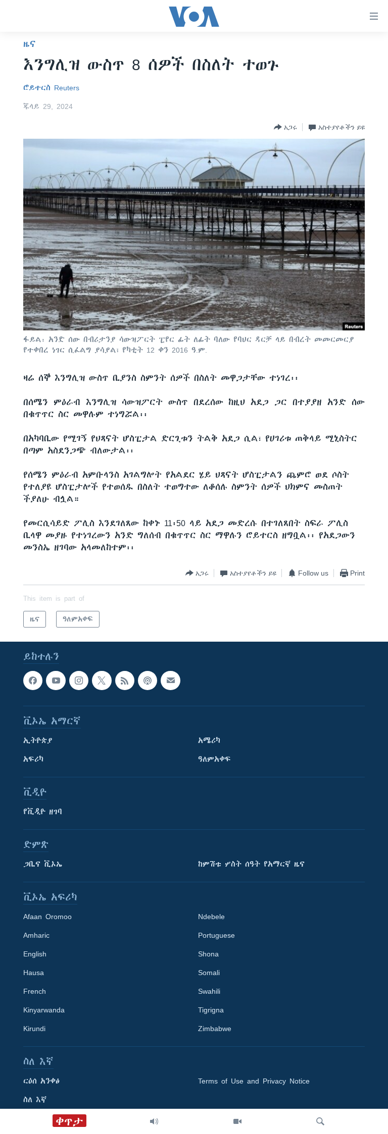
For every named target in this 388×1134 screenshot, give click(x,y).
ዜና (29, 44)
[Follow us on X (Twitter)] (101, 680)
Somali (209, 973)
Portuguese (216, 935)
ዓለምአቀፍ (214, 759)
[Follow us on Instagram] (78, 680)
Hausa (33, 973)
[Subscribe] (170, 680)
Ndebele (211, 917)
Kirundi (34, 1029)
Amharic (36, 935)
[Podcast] (147, 680)
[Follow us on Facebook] (32, 680)
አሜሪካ (209, 741)
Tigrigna (211, 1010)
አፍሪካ (33, 759)
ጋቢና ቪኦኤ (42, 864)
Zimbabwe (214, 1029)
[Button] (285, 127)
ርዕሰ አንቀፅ (41, 1081)
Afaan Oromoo (47, 917)
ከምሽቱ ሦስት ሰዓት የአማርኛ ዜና (251, 864)
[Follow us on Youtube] (55, 680)
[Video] (237, 1121)
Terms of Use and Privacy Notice (254, 1081)
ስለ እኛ (34, 1100)
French (34, 991)
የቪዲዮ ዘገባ (42, 812)
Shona (208, 954)
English (34, 954)
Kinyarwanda (44, 1010)
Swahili (209, 991)
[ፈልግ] (320, 1121)
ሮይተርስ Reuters (51, 87)
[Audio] (154, 1121)
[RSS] (124, 680)
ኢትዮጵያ (38, 741)
